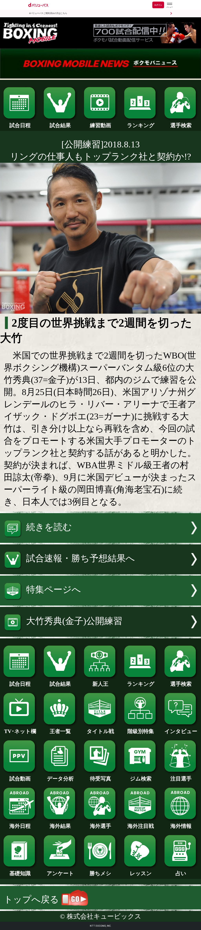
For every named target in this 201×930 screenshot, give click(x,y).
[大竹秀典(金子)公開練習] (100, 634)
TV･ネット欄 (20, 731)
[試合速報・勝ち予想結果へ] (100, 571)
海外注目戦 (140, 826)
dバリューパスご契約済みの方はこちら (48, 13)
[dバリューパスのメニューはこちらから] (169, 5)
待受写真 (100, 779)
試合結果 (60, 125)
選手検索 (181, 125)
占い (180, 873)
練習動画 (100, 125)
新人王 (100, 684)
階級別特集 (140, 731)
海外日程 (20, 826)
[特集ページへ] (100, 602)
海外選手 (100, 826)
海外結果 (60, 826)
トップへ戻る (32, 899)
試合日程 (20, 125)
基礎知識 (20, 873)
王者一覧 (60, 731)
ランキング (140, 125)
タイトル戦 (100, 731)
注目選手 (181, 779)
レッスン (141, 873)
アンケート (60, 873)
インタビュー (180, 731)
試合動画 (20, 779)
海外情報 (181, 826)
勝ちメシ (100, 873)
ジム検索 (141, 779)
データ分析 (60, 779)
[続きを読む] (100, 540)
